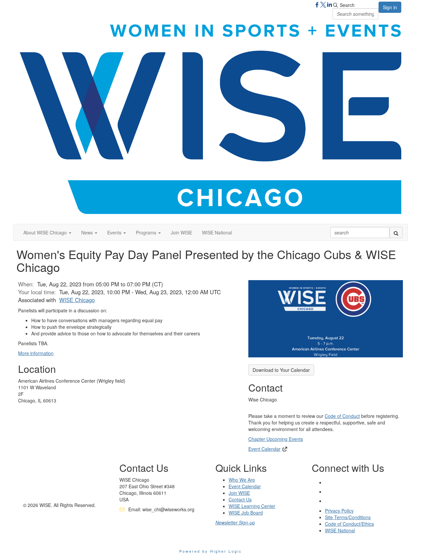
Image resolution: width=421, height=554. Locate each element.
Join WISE (181, 232)
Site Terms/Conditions (348, 517)
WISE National (217, 232)
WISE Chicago (77, 300)
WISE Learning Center (252, 506)
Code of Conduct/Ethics (349, 523)
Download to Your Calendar (281, 370)
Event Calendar (264, 449)
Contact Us (240, 499)
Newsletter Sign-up (235, 522)
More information (36, 353)
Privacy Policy (339, 510)
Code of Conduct (342, 416)
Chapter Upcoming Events (275, 439)
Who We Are (242, 479)
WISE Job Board (246, 512)
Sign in (390, 7)
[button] (47, 232)
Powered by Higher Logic (210, 551)
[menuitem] (181, 232)
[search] (396, 232)
